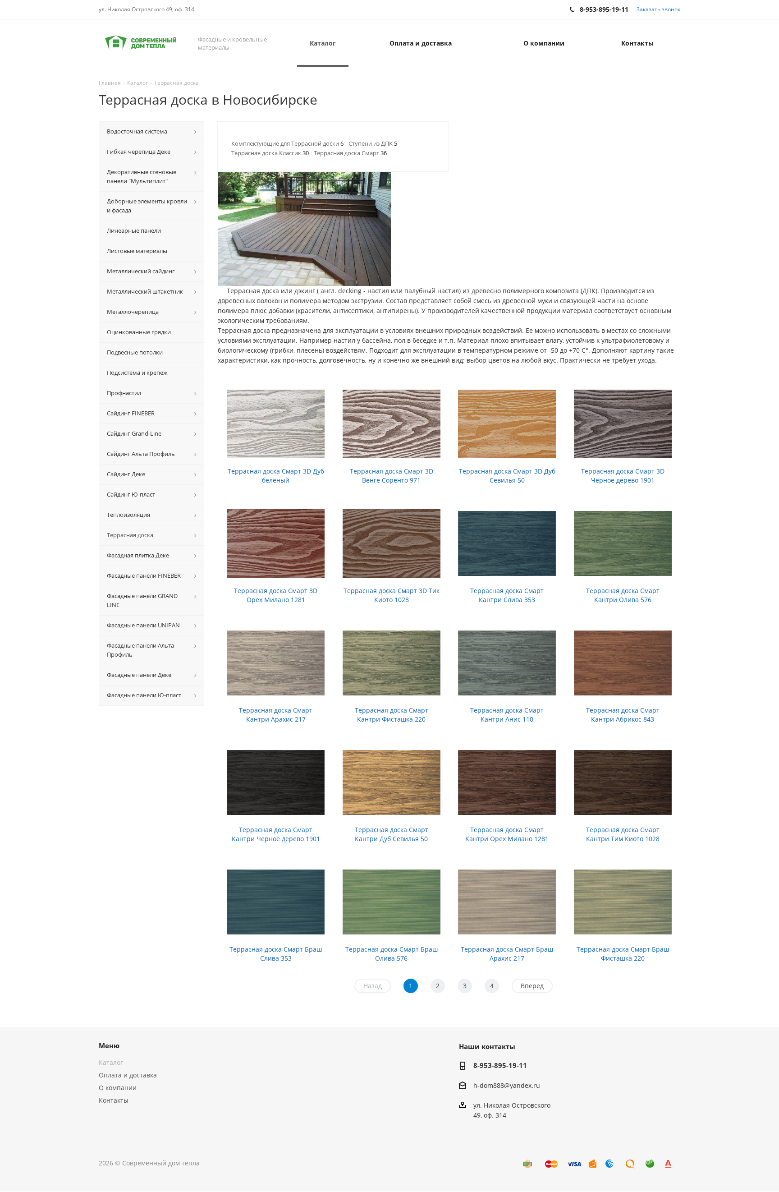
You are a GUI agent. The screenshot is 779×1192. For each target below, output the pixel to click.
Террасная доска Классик (270, 153)
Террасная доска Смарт (350, 153)
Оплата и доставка (128, 1075)
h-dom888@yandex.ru (506, 1085)
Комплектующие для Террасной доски (287, 143)
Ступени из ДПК (372, 143)
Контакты (113, 1100)
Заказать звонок (658, 9)
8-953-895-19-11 (500, 1065)
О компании (118, 1087)
